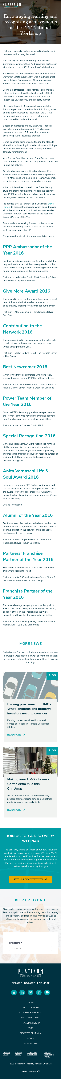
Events (30, 1002)
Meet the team (31, 1008)
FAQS (30, 1028)
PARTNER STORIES (30, 1018)
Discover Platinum (30, 1033)
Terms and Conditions (32, 1054)
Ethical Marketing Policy (49, 1055)
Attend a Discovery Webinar (30, 879)
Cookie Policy (18, 1054)
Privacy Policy (6, 1054)
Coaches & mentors (30, 1013)
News (30, 1038)
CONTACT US (30, 1043)
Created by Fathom (28, 1071)
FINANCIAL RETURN (30, 1023)
